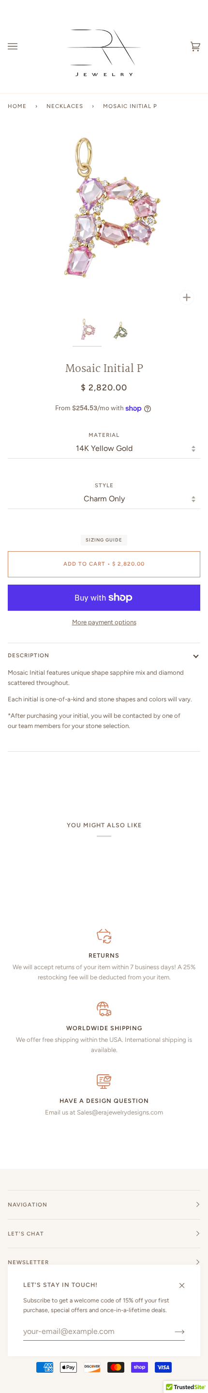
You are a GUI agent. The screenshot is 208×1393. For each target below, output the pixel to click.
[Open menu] (22, 46)
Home (17, 106)
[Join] (172, 1331)
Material (104, 435)
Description (28, 655)
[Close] (186, 1281)
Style (104, 485)
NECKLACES (64, 106)
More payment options (104, 622)
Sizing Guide (104, 539)
